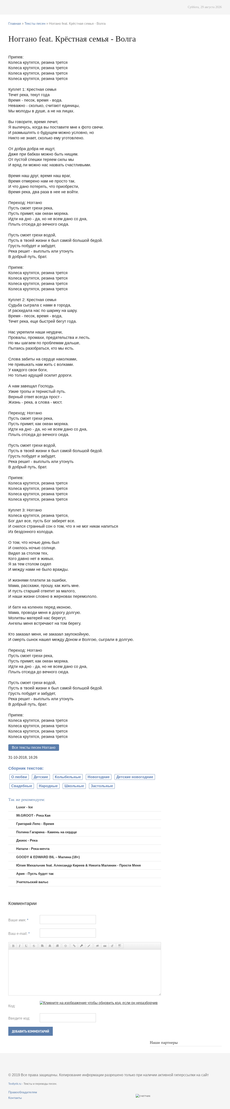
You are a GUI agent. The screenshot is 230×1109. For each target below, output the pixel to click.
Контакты (15, 1098)
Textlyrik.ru (14, 1083)
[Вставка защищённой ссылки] (81, 945)
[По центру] (50, 945)
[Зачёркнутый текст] (34, 945)
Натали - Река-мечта (32, 849)
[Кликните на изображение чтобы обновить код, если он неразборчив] (99, 1003)
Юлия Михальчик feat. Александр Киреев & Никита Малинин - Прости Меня (78, 865)
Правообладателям (22, 1092)
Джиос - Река (27, 840)
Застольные (102, 786)
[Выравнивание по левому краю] (42, 945)
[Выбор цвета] (89, 945)
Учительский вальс (32, 882)
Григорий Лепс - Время (35, 824)
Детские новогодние (134, 777)
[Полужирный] (13, 945)
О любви (19, 777)
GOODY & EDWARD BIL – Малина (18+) (48, 857)
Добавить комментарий (30, 1031)
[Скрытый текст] (97, 945)
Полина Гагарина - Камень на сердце (46, 832)
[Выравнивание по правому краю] (57, 945)
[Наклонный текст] (19, 945)
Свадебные (21, 786)
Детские (41, 777)
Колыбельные (68, 777)
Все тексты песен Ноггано (33, 747)
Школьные (74, 786)
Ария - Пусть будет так (35, 874)
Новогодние (99, 777)
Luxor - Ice (24, 807)
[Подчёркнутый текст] (26, 945)
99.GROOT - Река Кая (33, 815)
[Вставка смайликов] (66, 945)
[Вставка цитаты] (105, 945)
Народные (48, 786)
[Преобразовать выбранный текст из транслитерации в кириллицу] (112, 945)
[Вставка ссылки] (74, 945)
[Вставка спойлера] (120, 945)
